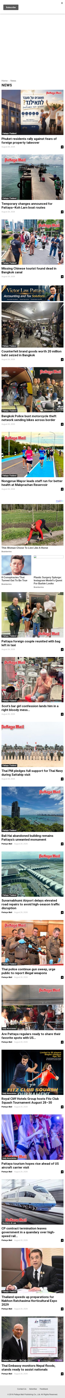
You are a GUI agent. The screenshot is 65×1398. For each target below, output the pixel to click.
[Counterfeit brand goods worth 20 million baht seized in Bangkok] (32, 325)
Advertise (33, 1388)
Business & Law (9, 1223)
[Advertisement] (32, 42)
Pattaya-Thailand (9, 133)
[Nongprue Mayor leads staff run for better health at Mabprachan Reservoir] (32, 454)
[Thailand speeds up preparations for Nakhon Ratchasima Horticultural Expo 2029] (32, 1270)
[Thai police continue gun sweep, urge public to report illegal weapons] (32, 942)
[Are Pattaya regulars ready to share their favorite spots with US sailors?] (32, 1007)
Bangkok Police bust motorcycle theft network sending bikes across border (29, 418)
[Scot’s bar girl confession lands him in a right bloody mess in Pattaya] (32, 679)
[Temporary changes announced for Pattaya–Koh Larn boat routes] (32, 177)
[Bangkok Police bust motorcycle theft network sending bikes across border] (32, 389)
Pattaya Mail (7, 843)
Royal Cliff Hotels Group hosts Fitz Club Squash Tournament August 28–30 (30, 1100)
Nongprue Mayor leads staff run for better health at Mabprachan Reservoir (32, 483)
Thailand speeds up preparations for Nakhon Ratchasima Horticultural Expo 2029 (29, 1300)
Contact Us (21, 1388)
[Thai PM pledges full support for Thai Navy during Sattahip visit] (32, 744)
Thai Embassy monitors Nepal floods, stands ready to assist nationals (28, 1367)
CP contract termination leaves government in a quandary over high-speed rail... (28, 1232)
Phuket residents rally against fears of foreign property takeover (29, 140)
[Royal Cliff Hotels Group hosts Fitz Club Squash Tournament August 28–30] (32, 1072)
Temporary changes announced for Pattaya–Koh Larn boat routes (27, 205)
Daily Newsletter (9, 1029)
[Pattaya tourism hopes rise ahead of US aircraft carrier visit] (32, 1137)
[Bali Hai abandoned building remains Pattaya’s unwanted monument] (32, 809)
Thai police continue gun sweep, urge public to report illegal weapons (28, 971)
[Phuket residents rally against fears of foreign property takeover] (32, 112)
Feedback (44, 1388)
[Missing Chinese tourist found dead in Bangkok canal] (32, 242)
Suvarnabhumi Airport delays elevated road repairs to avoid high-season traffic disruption (31, 904)
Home (5, 80)
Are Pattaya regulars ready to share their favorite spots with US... (31, 1036)
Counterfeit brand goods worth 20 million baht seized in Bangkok (32, 353)
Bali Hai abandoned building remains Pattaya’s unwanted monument (27, 837)
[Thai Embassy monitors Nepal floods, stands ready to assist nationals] (32, 1339)
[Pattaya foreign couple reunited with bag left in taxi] (32, 614)
